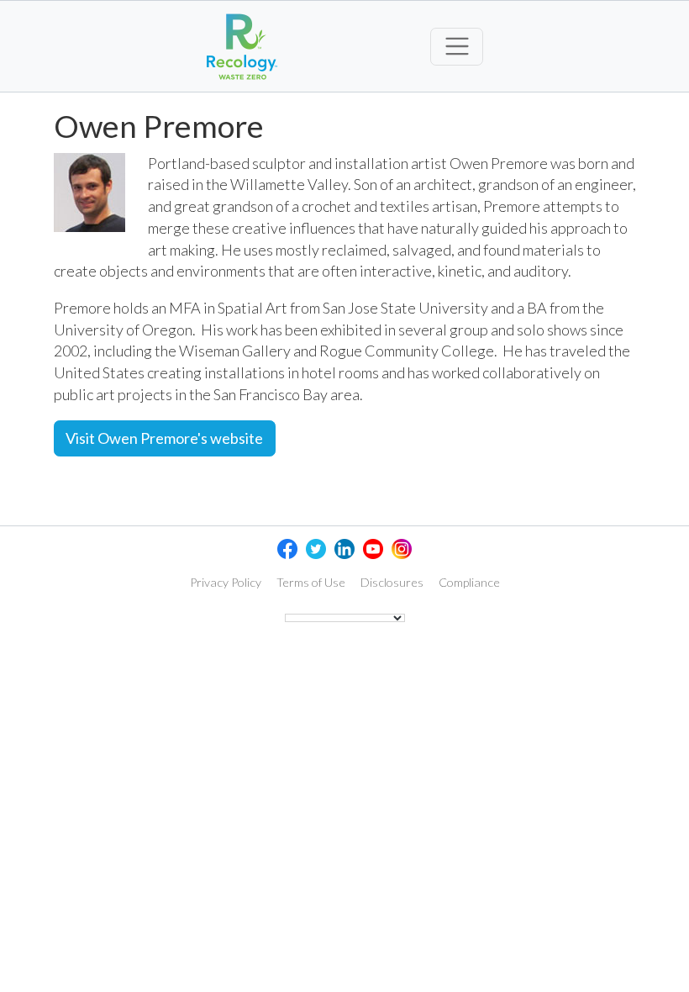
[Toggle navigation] (456, 47)
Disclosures (391, 582)
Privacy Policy (225, 582)
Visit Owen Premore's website (164, 438)
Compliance (469, 582)
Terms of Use (310, 582)
